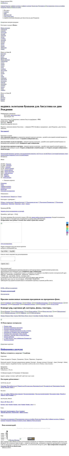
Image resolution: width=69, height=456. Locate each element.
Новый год (14, 196)
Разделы (8, 6)
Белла (2, 96)
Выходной (3, 411)
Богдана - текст (4, 404)
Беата (2, 94)
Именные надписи (29, 304)
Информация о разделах (12, 349)
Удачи (19, 196)
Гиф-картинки (9, 173)
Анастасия (4, 79)
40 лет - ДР (9, 401)
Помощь (14, 420)
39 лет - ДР (3, 401)
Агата (2, 72)
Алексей (3, 31)
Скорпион (21, 411)
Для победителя (5, 196)
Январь (3, 316)
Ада (2, 75)
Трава (11, 387)
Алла (2, 67)
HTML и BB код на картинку (9, 288)
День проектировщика (28, 394)
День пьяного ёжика (55, 394)
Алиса (2, 66)
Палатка (7, 387)
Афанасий (3, 47)
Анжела (3, 85)
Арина (2, 87)
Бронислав (4, 58)
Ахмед (2, 49)
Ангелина (3, 84)
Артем (2, 43)
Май (19, 316)
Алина (2, 64)
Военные (19, 302)
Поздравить (41, 6)
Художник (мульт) (48, 386)
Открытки (4, 7)
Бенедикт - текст (20, 204)
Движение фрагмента (6, 412)
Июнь (23, 316)
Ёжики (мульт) (21, 386)
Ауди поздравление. (6, 243)
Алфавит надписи (16, 6)
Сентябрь (35, 316)
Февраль (7, 316)
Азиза (2, 76)
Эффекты (6, 176)
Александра (4, 61)
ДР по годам (54, 304)
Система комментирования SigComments (9, 428)
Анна (2, 88)
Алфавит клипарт (26, 6)
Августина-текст (15, 115)
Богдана (3, 97)
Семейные (8, 302)
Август (31, 316)
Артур (2, 44)
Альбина (3, 69)
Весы (17, 411)
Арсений (3, 40)
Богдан (3, 55)
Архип (3, 46)
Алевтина (3, 78)
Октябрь (41, 316)
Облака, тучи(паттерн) (7, 202)
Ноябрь (46, 316)
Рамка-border (15, 412)
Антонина (4, 81)
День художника (10, 395)
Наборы (6, 174)
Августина (4, 70)
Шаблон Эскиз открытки (16, 394)
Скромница (3, 386)
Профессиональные (42, 302)
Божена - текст (17, 404)
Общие (29, 302)
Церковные (4, 304)
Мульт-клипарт (9, 168)
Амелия (3, 82)
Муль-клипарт (19, 311)
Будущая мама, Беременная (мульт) (34, 386)
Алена (2, 63)
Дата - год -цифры (5, 394)
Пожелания (16, 304)
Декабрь (50, 316)
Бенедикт (3, 53)
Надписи (8, 165)
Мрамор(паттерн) (20, 202)
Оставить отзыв (21, 420)
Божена (3, 99)
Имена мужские (5, 28)
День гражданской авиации (42, 394)
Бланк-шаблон (9, 170)
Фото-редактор (5, 294)
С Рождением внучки (31, 202)
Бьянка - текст (29, 404)
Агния (2, 73)
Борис (2, 56)
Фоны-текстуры (9, 171)
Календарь (35, 6)
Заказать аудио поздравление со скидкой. (12, 211)
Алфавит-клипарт (6, 188)
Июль (26, 316)
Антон (2, 37)
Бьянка (3, 100)
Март (11, 316)
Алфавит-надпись (6, 186)
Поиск (9, 7)
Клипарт (8, 167)
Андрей (3, 34)
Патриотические (58, 302)
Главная (3, 6)
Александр (4, 29)
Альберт (3, 38)
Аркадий (3, 35)
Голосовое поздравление (8, 191)
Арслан (3, 41)
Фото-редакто (7, 177)
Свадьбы (43, 304)
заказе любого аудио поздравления (41, 217)
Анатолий (3, 32)
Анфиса (3, 90)
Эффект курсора (23, 412)
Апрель (16, 316)
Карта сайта (44, 419)
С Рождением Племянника (46, 202)
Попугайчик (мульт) (12, 386)
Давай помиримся (10, 411)
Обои (2, 184)
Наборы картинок (10, 313)
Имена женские (5, 60)
